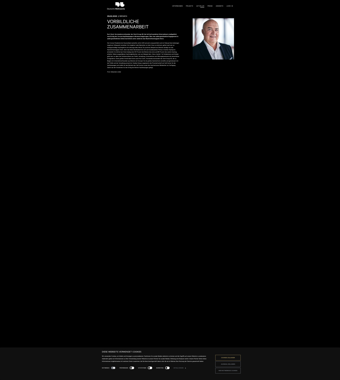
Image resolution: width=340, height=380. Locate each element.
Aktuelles (200, 6)
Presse (210, 6)
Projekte (189, 6)
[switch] (132, 368)
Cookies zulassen (228, 358)
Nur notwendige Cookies (228, 371)
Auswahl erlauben (228, 364)
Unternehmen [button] (177, 6)
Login (228, 6)
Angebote (219, 6)
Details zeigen (178, 368)
